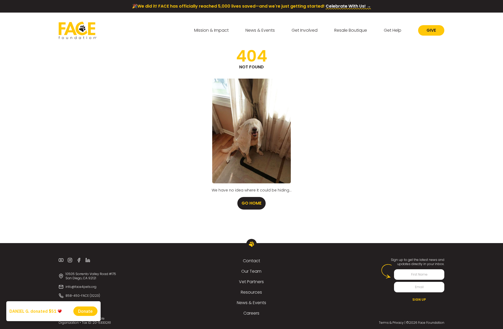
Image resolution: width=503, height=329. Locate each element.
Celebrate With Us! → (348, 6)
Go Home (251, 203)
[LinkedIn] (87, 260)
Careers (251, 313)
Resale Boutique (350, 30)
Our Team (251, 271)
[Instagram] (70, 260)
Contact (251, 261)
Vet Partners (251, 282)
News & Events (260, 30)
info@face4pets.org (80, 286)
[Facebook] (78, 260)
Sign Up (419, 299)
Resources (251, 292)
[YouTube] (61, 260)
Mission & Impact (211, 30)
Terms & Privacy (391, 322)
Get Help (392, 30)
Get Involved (305, 30)
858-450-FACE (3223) (82, 295)
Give (431, 30)
